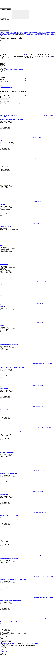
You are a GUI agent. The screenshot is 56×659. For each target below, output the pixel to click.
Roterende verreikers (31, 33)
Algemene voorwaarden (4, 643)
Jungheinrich (29, 34)
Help (5, 639)
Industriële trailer (4, 264)
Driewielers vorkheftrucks (51, 32)
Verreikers (23, 32)
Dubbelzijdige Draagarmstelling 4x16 (9, 515)
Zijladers (51, 33)
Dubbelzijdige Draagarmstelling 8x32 (9, 344)
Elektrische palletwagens (15, 33)
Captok (25, 34)
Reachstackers (3, 34)
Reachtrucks (7, 33)
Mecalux (35, 34)
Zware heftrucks (23, 33)
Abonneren (2, 102)
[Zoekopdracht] (20, 14)
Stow (1, 35)
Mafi (33, 34)
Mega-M (39, 34)
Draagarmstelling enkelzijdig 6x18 (8, 621)
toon (1, 85)
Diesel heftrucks (28, 32)
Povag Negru (3, 537)
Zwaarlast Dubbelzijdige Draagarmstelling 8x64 (12, 431)
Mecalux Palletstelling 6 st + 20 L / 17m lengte (11, 119)
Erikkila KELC (3, 204)
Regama (47, 34)
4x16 (1, 140)
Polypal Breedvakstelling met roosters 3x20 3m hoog (13, 367)
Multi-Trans (43, 34)
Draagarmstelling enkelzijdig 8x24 (8, 473)
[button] (28, 25)
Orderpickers (8, 34)
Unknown (2, 306)
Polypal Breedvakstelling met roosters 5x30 (11, 600)
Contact (7, 639)
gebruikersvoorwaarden (28, 103)
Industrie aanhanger (5, 284)
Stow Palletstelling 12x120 (6, 183)
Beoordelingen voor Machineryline (27, 643)
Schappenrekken (46, 33)
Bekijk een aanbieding (4, 634)
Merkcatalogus (37, 643)
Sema (1, 245)
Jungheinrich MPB (4, 388)
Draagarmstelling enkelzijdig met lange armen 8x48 (13, 579)
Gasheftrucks (2, 33)
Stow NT (2, 162)
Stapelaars (44, 32)
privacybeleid (17, 103)
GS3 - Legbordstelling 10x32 (7, 452)
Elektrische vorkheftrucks (36, 32)
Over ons (2, 639)
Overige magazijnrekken (6, 226)
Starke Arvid (53, 34)
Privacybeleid (12, 643)
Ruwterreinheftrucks (39, 33)
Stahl (50, 34)
